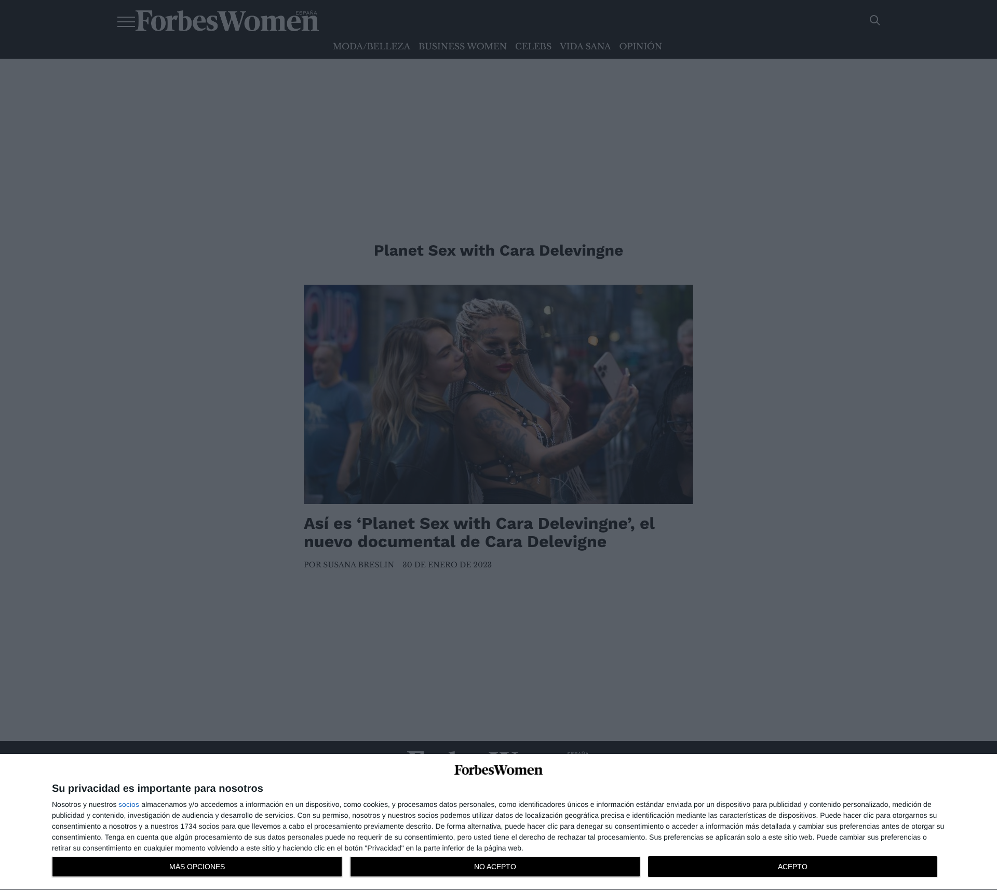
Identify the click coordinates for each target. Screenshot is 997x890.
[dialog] (498, 822)
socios (128, 804)
